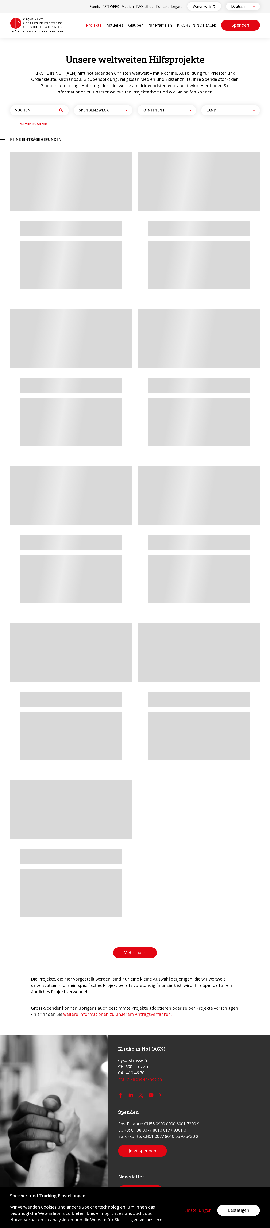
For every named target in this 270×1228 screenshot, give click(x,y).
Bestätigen (238, 1210)
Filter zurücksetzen (31, 359)
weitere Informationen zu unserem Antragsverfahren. (117, 779)
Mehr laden (135, 717)
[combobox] (239, 6)
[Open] (254, 6)
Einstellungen (198, 1210)
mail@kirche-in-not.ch (140, 1079)
